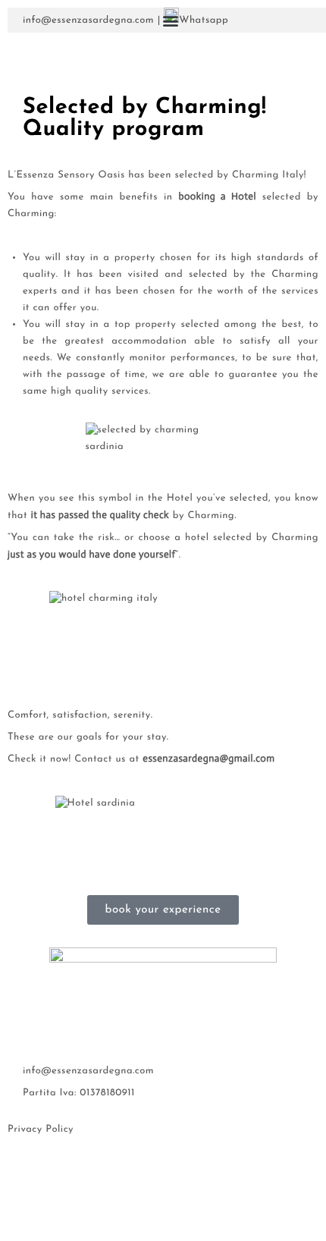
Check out (91, 147)
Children (88, 257)
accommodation (149, 620)
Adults (83, 212)
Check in (88, 82)
